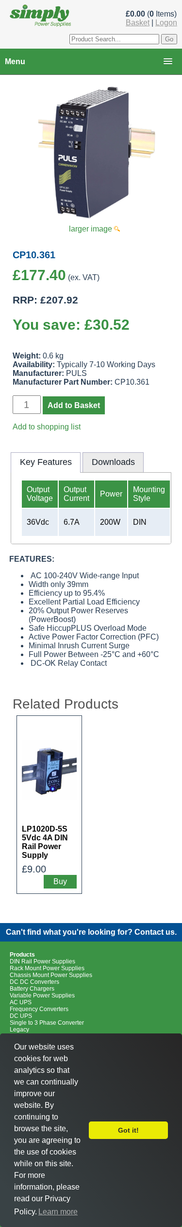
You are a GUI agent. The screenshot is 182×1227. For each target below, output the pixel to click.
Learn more (58, 1212)
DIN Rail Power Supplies (42, 961)
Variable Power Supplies (42, 995)
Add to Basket (74, 405)
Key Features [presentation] (46, 462)
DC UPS (21, 1016)
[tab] (46, 462)
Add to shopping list (47, 427)
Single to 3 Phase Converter (47, 1022)
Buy (60, 881)
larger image (91, 229)
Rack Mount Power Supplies (47, 968)
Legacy (19, 1029)
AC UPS (21, 1002)
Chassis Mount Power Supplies (51, 975)
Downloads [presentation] (113, 462)
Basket (137, 22)
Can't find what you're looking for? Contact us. (91, 932)
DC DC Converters (34, 981)
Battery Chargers (32, 988)
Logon (166, 22)
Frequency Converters (39, 1009)
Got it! (128, 1130)
